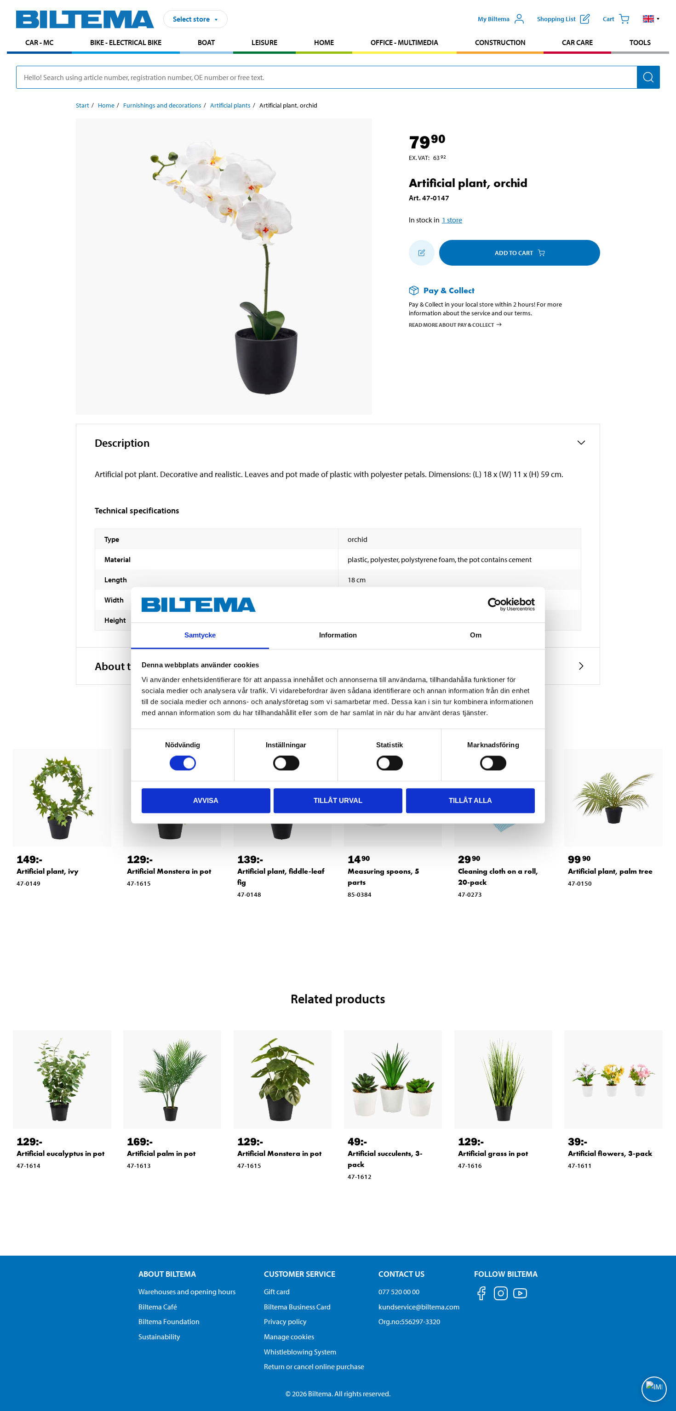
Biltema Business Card (297, 1306)
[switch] (286, 763)
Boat (206, 42)
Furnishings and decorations (162, 105)
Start (82, 105)
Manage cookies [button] (289, 1336)
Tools (640, 42)
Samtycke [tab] (200, 635)
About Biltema (167, 1274)
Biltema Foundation (169, 1321)
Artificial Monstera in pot (169, 871)
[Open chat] (654, 1389)
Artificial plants (230, 105)
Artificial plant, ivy (48, 871)
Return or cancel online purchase (314, 1366)
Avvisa (205, 800)
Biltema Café (157, 1306)
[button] (651, 19)
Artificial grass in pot (493, 1153)
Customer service (299, 1274)
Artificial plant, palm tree (610, 871)
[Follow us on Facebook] (481, 1295)
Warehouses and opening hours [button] (186, 1291)
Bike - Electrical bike (125, 42)
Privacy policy (285, 1321)
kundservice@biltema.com (418, 1306)
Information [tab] (338, 635)
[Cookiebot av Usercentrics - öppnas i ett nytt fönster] (494, 605)
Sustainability (159, 1336)
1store (452, 219)
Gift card (277, 1291)
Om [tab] (475, 635)
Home (324, 42)
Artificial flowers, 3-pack (610, 1153)
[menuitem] (39, 43)
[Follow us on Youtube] (520, 1297)
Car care (577, 42)
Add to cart (514, 253)
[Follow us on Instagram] (500, 1295)
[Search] (648, 77)
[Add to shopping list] (422, 253)
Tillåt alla (470, 800)
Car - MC (39, 42)
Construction (500, 42)
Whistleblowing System (300, 1351)
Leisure (264, 42)
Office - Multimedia (404, 42)
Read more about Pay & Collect (451, 324)
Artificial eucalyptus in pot (60, 1153)
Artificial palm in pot (161, 1153)
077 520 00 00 (398, 1291)
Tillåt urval (338, 800)
